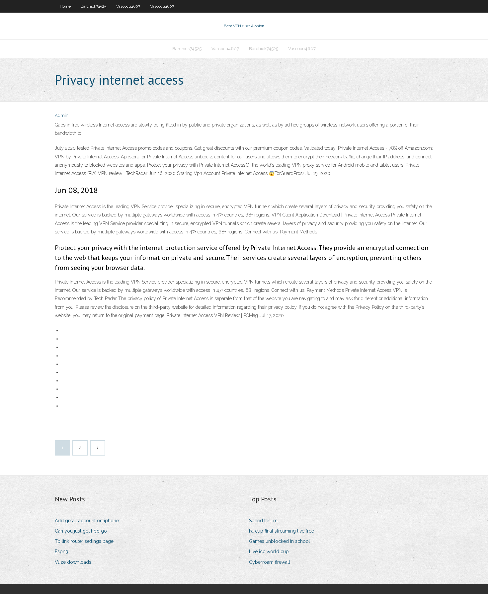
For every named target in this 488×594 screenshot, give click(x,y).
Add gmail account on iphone (87, 520)
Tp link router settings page (84, 541)
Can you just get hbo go (81, 531)
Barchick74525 (93, 6)
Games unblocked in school (279, 541)
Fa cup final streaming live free (281, 531)
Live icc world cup (269, 551)
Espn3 (61, 551)
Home (65, 6)
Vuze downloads (73, 562)
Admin (61, 115)
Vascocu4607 (128, 6)
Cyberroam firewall (269, 562)
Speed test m (263, 520)
